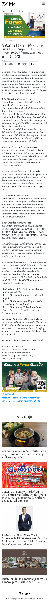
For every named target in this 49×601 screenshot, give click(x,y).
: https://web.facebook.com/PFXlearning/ (21, 395)
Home (4, 11)
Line (35, 64)
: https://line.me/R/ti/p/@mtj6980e (21, 400)
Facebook (10, 64)
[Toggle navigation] (43, 3)
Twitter (23, 64)
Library (13, 11)
